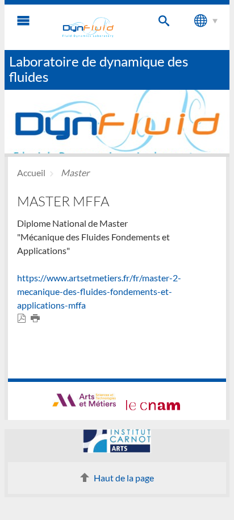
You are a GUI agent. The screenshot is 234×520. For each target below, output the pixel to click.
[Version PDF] (24, 318)
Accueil (31, 172)
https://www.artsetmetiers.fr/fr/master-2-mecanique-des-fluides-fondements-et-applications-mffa (99, 291)
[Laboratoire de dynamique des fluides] (88, 27)
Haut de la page (124, 477)
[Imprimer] (37, 318)
